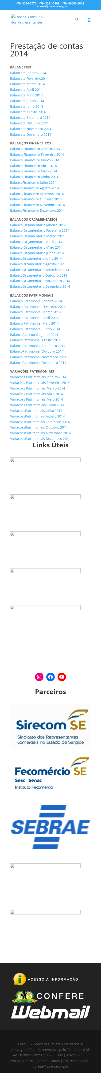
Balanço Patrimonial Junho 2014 (35, 329)
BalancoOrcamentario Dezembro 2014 (40, 286)
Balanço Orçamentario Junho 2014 (37, 253)
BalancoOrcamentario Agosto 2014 (37, 264)
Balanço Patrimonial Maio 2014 (34, 323)
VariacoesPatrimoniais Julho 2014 (36, 410)
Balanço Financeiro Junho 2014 (34, 177)
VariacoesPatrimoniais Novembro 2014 (40, 433)
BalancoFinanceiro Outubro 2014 (36, 199)
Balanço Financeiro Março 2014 (34, 160)
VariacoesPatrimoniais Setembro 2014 (40, 422)
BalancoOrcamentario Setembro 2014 (39, 269)
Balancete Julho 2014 (26, 106)
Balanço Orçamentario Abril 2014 (36, 241)
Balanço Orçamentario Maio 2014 (36, 247)
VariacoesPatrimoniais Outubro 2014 (39, 427)
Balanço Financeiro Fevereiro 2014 (37, 154)
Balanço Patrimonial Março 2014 (35, 312)
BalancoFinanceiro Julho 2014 (33, 182)
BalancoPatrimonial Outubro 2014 (36, 351)
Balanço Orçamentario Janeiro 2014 (38, 225)
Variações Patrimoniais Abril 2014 (36, 394)
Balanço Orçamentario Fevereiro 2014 (39, 230)
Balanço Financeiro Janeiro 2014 (35, 149)
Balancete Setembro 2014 (30, 117)
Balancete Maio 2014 (26, 95)
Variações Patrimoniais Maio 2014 (36, 399)
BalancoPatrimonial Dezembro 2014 (38, 362)
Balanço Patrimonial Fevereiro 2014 (38, 306)
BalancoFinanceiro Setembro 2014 (37, 193)
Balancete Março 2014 (27, 84)
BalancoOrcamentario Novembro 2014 (40, 280)
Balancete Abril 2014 (26, 89)
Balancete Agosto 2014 (28, 112)
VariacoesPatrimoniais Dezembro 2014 (40, 438)
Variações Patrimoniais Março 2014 (37, 388)
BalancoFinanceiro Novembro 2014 (37, 205)
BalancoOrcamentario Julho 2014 (36, 258)
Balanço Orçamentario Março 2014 (37, 236)
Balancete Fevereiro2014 (29, 78)
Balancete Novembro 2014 (30, 129)
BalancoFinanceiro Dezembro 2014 (37, 210)
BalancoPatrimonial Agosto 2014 (35, 340)
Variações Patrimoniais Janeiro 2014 (38, 377)
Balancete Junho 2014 (27, 101)
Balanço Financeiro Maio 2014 (33, 171)
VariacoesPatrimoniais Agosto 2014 (37, 416)
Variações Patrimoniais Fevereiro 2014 (40, 382)
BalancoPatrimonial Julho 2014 (34, 334)
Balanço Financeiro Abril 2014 (33, 165)
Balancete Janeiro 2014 (28, 73)
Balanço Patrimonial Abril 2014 (34, 317)
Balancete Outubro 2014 (29, 123)
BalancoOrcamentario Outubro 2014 (38, 275)
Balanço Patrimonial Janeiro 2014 (36, 301)
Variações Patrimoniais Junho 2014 (37, 405)
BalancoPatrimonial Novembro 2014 (38, 357)
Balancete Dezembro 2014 (30, 134)
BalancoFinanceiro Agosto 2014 (34, 188)
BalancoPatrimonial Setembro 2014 (37, 345)
